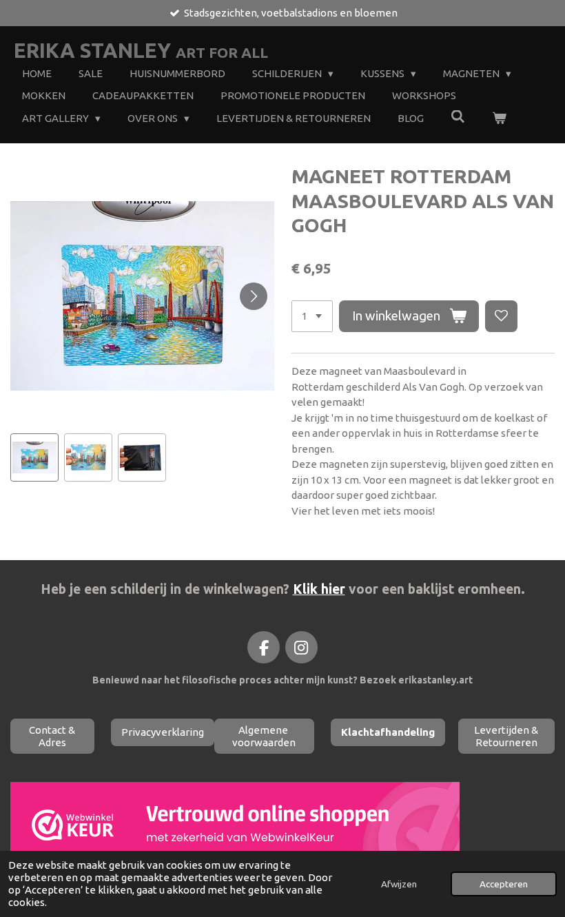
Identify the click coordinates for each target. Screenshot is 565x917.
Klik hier (319, 589)
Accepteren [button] (504, 883)
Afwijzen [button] (399, 883)
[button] (34, 457)
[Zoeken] (457, 116)
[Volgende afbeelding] (253, 296)
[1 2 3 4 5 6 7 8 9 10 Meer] (312, 316)
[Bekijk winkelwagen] (499, 118)
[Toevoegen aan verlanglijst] (501, 316)
